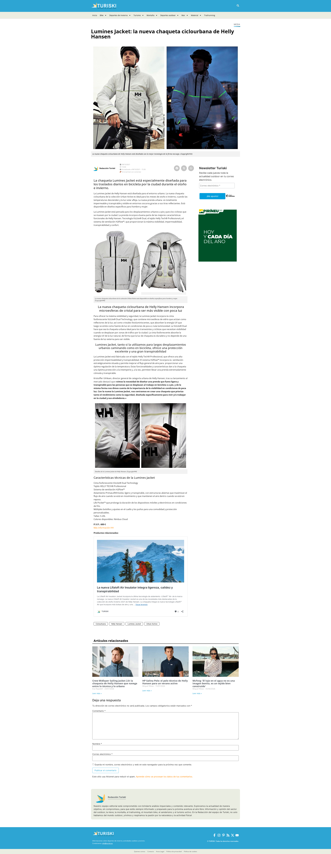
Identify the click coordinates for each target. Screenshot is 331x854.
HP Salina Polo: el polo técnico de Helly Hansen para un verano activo (165, 682)
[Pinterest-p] (223, 835)
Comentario (99, 711)
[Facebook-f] (214, 835)
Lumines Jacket (134, 624)
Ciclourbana (101, 624)
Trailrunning (209, 15)
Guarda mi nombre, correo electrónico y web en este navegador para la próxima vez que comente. (143, 765)
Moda (237, 24)
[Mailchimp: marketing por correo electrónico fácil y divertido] (230, 197)
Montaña (150, 15)
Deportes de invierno (118, 15)
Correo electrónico (102, 754)
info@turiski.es (107, 843)
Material (194, 15)
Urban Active (151, 624)
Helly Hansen (116, 624)
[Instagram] (219, 835)
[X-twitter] (232, 835)
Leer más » (97, 693)
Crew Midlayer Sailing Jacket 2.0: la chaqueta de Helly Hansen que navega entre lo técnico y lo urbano (114, 683)
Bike (101, 15)
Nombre (97, 744)
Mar (183, 15)
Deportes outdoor (168, 15)
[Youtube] (237, 835)
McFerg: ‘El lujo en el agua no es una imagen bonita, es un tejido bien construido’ (214, 683)
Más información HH (104, 527)
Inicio (94, 15)
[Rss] (228, 835)
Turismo (137, 15)
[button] (238, 5)
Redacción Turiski (107, 168)
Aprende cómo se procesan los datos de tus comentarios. (164, 776)
